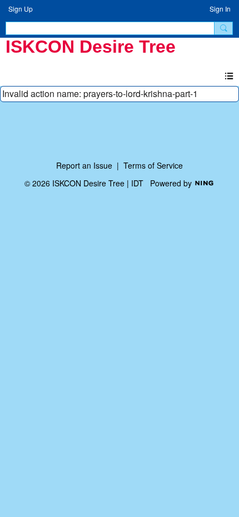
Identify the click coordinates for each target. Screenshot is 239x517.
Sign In (220, 8)
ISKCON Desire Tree (91, 47)
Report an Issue (84, 165)
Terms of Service (153, 165)
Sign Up (20, 8)
